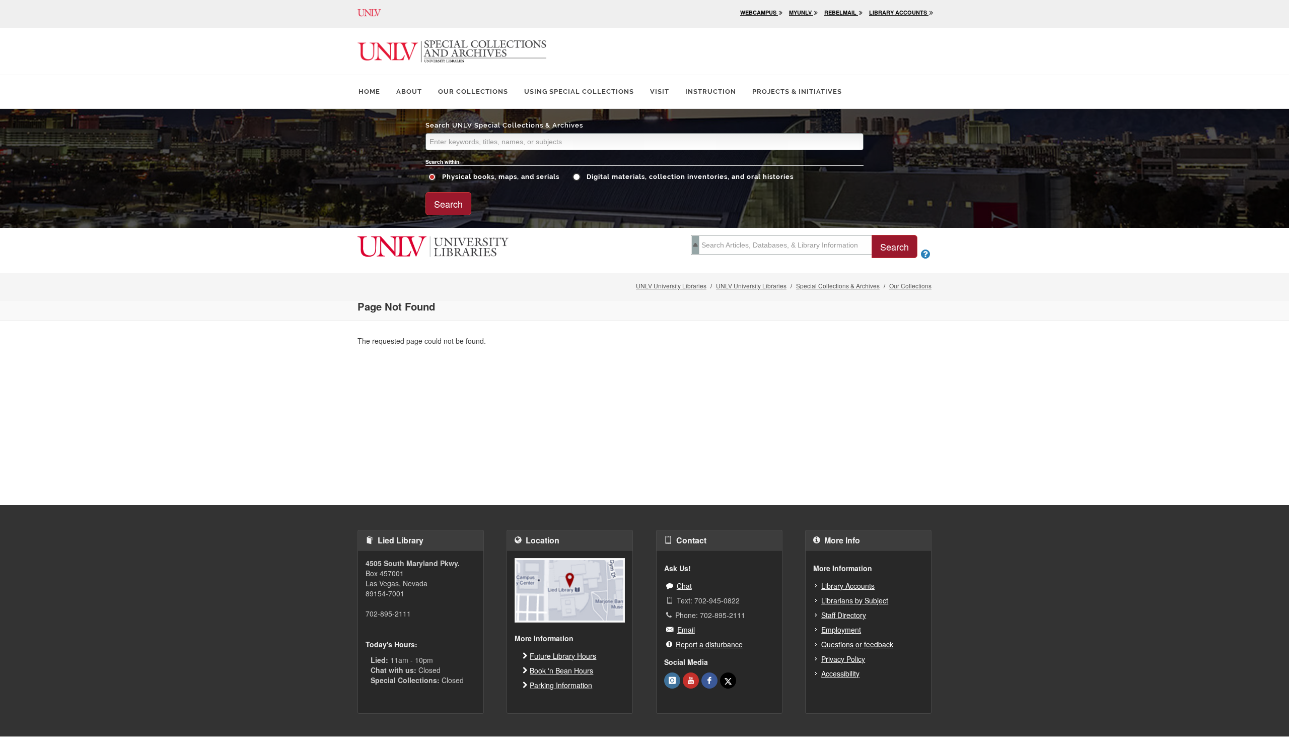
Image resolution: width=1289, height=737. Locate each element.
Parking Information (561, 685)
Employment (841, 630)
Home (369, 91)
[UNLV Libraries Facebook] (709, 680)
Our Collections (473, 91)
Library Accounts (848, 586)
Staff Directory (843, 615)
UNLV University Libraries (671, 285)
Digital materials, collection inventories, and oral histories (689, 176)
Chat (684, 586)
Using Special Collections (579, 91)
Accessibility (840, 673)
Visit (659, 91)
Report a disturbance (709, 644)
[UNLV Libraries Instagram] (672, 680)
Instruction (710, 91)
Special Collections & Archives (838, 285)
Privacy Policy (843, 659)
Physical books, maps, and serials (499, 176)
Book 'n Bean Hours (561, 670)
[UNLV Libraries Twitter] (728, 680)
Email (686, 630)
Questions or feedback (857, 644)
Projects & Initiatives (797, 91)
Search (448, 203)
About (409, 91)
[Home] (433, 245)
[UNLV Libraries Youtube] (691, 680)
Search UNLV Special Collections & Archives (504, 125)
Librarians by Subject (854, 600)
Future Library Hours (563, 656)
